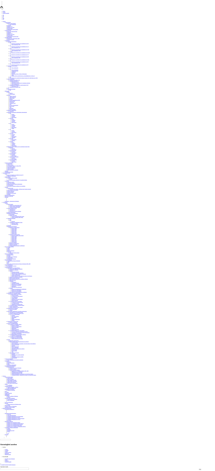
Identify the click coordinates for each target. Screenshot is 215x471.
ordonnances (14, 286)
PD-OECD (9, 420)
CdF (10, 66)
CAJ (10, 45)
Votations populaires (8, 386)
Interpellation (14, 317)
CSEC (10, 58)
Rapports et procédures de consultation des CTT (20, 54)
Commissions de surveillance (12, 65)
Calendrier (13, 115)
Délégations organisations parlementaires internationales (17, 112)
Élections (6, 197)
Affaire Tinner (11, 98)
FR (3, 16)
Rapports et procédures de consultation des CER (20, 56)
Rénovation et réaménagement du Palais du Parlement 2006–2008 (18, 263)
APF (10, 113)
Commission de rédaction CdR (14, 87)
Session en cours (10, 188)
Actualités (6, 450)
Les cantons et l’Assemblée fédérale (15, 336)
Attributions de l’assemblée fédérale (13, 267)
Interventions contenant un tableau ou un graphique (16, 186)
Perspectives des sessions (11, 193)
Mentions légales (8, 454)
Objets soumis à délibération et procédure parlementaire (17, 311)
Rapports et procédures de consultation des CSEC (20, 59)
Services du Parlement (9, 253)
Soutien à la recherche (11, 390)
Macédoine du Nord (10, 430)
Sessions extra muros (13, 215)
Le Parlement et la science (11, 265)
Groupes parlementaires (9, 162)
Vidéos (13, 128)
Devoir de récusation (15, 344)
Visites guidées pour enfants (12, 381)
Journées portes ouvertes (11, 382)
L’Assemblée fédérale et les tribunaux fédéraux (17, 334)
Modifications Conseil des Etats (12, 36)
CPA (8, 88)
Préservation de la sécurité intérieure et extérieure (18, 292)
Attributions (14, 71)
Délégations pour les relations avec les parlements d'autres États (18, 146)
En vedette (7, 392)
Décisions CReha (15, 223)
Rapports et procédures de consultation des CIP (20, 64)
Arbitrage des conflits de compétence (15, 268)
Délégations (7, 91)
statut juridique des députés (14, 352)
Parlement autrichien (13, 159)
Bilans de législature (10, 250)
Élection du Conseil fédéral (14, 243)
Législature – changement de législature (12, 201)
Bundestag (11, 147)
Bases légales (14, 117)
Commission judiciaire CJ (13, 81)
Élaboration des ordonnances (17, 287)
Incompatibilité (14, 357)
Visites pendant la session (11, 380)
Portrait (13, 114)
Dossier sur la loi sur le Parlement (15, 367)
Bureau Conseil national (11, 23)
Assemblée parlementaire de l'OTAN (13, 419)
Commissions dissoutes (11, 218)
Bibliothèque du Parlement (9, 389)
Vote (12, 351)
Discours (6, 403)
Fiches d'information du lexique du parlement (15, 359)
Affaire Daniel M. (12, 97)
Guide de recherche (8, 393)
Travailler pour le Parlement (12, 256)
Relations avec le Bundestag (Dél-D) (13, 422)
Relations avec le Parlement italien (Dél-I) (14, 425)
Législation (11, 281)
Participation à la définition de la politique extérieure (18, 279)
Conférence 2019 (12, 103)
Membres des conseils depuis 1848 (13, 38)
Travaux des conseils (13, 309)
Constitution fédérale (15, 283)
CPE (10, 42)
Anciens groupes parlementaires (15, 206)
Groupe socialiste (10, 164)
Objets (8, 248)
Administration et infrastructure (12, 321)
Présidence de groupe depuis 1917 (15, 205)
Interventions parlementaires (17, 333)
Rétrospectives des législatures (12, 213)
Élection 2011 (14, 231)
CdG (10, 68)
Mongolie (9, 429)
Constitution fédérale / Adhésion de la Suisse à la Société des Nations (24, 375)
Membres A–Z (9, 26)
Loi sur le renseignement (13, 105)
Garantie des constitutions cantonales (15, 277)
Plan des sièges (9, 28)
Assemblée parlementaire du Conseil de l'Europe (15, 418)
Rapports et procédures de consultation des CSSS (20, 49)
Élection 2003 (14, 229)
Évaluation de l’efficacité (13, 269)
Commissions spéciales (11, 89)
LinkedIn (3, 464)
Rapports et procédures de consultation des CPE (20, 43)
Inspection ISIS (12, 101)
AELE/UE (11, 118)
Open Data (9, 251)
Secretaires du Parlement (11, 258)
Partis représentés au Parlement (12, 169)
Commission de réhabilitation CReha (15, 222)
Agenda (6, 451)
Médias (6, 384)
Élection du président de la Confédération (19, 289)
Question (13, 315)
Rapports (13, 72)
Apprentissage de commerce (12, 399)
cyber (10, 107)
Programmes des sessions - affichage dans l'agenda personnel (20, 189)
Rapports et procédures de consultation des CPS (20, 61)
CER (10, 55)
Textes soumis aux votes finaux (12, 190)
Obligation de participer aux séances (18, 348)
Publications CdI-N (15, 86)
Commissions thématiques (11, 41)
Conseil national (8, 22)
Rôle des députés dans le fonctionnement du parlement (19, 341)
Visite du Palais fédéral (9, 377)
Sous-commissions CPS (16, 62)
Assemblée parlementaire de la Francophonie (15, 416)
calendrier (13, 137)
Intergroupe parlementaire (11, 364)
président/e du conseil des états (17, 304)
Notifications (7, 394)
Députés (8, 339)
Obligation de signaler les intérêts (17, 356)
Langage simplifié (6, 13)
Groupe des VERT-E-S (11, 167)
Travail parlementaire (6, 172)
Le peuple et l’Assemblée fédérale (15, 324)
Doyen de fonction (15, 295)
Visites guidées (9, 378)
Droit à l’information (15, 346)
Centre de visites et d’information (11, 406)
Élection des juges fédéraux (16, 291)
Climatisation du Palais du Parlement (13, 260)
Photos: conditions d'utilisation (12, 396)
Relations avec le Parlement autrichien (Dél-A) (15, 423)
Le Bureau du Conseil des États (17, 302)
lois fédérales (14, 282)
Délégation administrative (11, 110)
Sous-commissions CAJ (16, 47)
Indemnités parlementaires (14, 340)
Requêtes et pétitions (15, 325)
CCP (10, 219)
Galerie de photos (8, 452)
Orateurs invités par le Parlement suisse (14, 404)
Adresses (6, 170)
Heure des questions (15, 316)
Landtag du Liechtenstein (13, 156)
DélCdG (8, 95)
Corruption (14, 355)
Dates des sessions (10, 192)
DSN (10, 220)
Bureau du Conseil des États (12, 31)
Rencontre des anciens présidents (15, 211)
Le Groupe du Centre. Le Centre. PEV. (14, 165)
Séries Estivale (7, 405)
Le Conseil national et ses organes (15, 294)
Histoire (10, 179)
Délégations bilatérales (9, 421)
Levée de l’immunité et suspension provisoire (20, 331)
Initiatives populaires (15, 329)
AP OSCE (11, 141)
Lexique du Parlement (9, 358)
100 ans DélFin (12, 94)
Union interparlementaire (11, 415)
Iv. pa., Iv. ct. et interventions (14, 314)
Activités (13, 116)
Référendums (14, 328)
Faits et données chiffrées (9, 246)
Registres (6, 434)
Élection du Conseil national (14, 227)
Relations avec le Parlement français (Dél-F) (15, 424)
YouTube (10, 464)
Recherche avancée (10, 39)
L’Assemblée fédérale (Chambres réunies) (16, 305)
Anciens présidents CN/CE (12, 208)
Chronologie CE (12, 210)
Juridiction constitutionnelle (16, 335)
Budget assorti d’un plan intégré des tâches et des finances (22, 276)
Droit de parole (14, 349)
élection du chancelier (13, 244)
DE (3, 15)
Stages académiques (10, 400)
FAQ (8, 433)
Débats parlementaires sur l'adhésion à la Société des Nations (22, 374)
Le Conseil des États (15, 303)
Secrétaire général (10, 254)
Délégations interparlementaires (10, 413)
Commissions (7, 40)
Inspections (11, 108)
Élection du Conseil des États (14, 234)
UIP (10, 129)
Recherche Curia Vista (9, 196)
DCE (10, 123)
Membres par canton (10, 27)
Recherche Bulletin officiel (9, 195)
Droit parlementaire (10, 366)
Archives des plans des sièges (14, 207)
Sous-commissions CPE (16, 44)
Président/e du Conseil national (17, 299)
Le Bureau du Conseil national (17, 296)
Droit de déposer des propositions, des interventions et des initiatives (24, 343)
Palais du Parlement (8, 259)
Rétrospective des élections (12, 226)
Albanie (8, 428)
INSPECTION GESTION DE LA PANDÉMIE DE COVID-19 (23, 75)
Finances (11, 270)
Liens (13, 74)
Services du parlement (13, 322)
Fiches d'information (10, 362)
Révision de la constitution (16, 285)
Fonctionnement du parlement (12, 308)
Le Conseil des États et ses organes (15, 301)
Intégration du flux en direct (14, 252)
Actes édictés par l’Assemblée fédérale (16, 312)
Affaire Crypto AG (12, 96)
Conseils (8, 247)
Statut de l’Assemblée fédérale (12, 323)
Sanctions (13, 345)
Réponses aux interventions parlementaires (14, 184)
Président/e (9, 25)
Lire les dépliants (10, 185)
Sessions (6, 187)
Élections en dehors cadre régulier (18, 235)
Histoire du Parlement (9, 264)
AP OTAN (11, 133)
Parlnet (4, 11)
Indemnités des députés (9, 171)
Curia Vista (7, 181)
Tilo (8, 262)
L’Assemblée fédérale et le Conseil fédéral (16, 330)
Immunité (13, 353)
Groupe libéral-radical (11, 166)
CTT (10, 53)
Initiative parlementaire (16, 319)
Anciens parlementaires (11, 212)
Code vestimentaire (15, 347)
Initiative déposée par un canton (17, 338)
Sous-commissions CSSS (16, 50)
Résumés (8, 194)
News (6, 391)
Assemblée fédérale (8, 37)
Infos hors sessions (10, 379)
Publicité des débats (15, 327)
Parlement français (12, 150)
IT (3, 17)
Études (8, 363)
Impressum (7, 453)
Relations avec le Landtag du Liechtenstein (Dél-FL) (16, 426)
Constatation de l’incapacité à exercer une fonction (20, 332)
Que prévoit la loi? (15, 224)
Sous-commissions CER (16, 57)
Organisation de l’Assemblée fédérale (13, 293)
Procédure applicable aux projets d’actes (16, 313)
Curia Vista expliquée (11, 183)
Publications (7, 360)
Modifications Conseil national (12, 29)
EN (3, 19)
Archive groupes (10, 204)
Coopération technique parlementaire (11, 427)
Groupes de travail (15, 70)
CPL (10, 90)
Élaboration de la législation (16, 284)
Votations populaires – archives (12, 387)
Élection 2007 (14, 230)
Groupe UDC (9, 163)
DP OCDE (11, 138)
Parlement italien (12, 153)
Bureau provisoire (15, 300)
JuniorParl (7, 460)
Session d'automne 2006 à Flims (17, 217)
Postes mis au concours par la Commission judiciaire (21, 83)
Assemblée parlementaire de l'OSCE (13, 417)
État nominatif (11, 214)
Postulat (13, 320)
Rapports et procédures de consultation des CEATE (21, 52)
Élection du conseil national (16, 326)
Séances (8, 249)
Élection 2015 (14, 232)
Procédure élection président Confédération (17, 245)
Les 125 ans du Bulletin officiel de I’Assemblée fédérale (17, 180)
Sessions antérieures (10, 191)
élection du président (13, 242)
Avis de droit (11, 102)
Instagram (13, 464)
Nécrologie (9, 225)
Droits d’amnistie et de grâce (14, 278)
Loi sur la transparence (9, 402)
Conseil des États (8, 30)
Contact (4, 12)
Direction (8, 255)
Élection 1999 (14, 228)
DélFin (8, 92)
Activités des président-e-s (9, 409)
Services (4, 376)
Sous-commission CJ (15, 84)
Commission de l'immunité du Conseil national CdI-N (18, 85)
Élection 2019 (14, 233)
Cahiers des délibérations (11, 388)
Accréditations (9, 385)
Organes (4, 21)
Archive (6, 203)
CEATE (10, 51)
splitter (8, 261)
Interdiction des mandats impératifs (18, 354)
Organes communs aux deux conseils (16, 307)
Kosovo (8, 431)
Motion (13, 318)
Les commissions (15, 297)
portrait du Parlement (8, 266)
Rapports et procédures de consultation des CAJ (20, 46)
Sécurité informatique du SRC (14, 100)
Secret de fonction (15, 342)
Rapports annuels (12, 109)
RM (3, 18)
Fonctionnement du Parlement (10, 365)
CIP (10, 63)
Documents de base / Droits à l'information (19, 73)
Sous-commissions (12, 24)
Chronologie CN (12, 209)
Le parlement (5, 202)
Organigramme (9, 257)
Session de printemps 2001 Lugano (18, 216)
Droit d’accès (11, 106)
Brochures (9, 361)
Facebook (6, 464)
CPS (10, 60)
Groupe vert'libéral (10, 168)
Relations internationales (7, 408)
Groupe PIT (11, 111)
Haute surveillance (12, 280)
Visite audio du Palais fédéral (12, 383)
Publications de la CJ (15, 82)
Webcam (8, 397)
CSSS (10, 48)
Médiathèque (7, 395)
